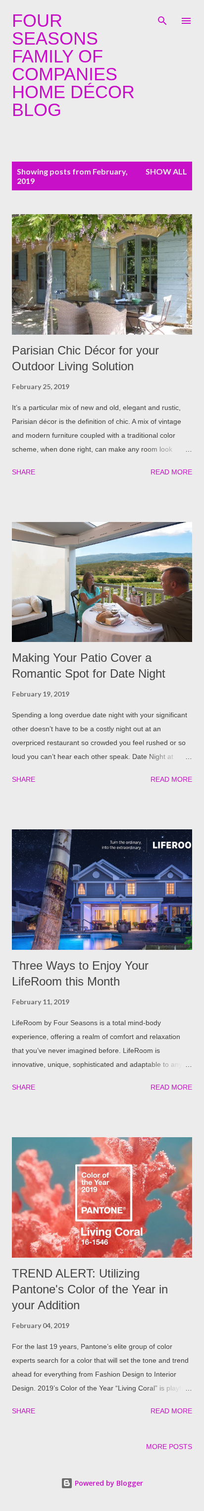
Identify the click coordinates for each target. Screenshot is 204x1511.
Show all (166, 171)
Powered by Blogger (108, 1483)
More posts (169, 1447)
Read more (171, 472)
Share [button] (23, 472)
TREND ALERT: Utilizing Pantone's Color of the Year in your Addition (90, 1289)
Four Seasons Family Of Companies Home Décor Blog (73, 65)
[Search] (162, 18)
